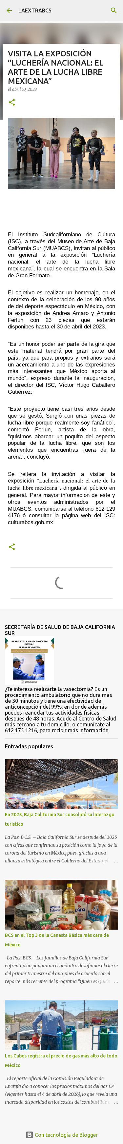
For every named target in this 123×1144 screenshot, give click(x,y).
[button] (12, 102)
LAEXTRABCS (34, 10)
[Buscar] (114, 10)
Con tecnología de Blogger (65, 1135)
